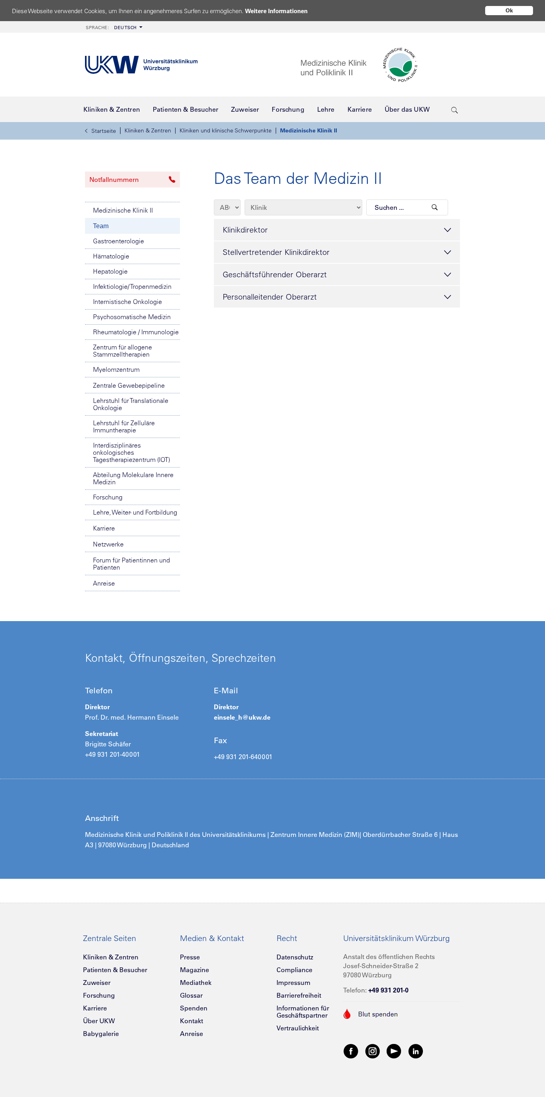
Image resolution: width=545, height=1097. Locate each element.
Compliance (294, 970)
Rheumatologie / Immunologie (136, 332)
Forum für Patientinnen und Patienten (131, 563)
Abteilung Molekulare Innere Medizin (133, 478)
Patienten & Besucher (115, 970)
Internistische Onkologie (127, 302)
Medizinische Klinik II (308, 130)
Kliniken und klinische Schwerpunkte (226, 130)
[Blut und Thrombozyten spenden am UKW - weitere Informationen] (371, 1013)
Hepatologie (110, 271)
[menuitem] (113, 27)
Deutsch (111, 27)
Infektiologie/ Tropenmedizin (132, 286)
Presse (190, 957)
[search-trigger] (454, 109)
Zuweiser (97, 983)
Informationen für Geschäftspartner (302, 1011)
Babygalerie (101, 1034)
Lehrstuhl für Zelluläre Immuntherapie (124, 426)
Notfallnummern (114, 179)
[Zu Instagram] (373, 1051)
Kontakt (191, 1021)
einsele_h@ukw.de (242, 717)
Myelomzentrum (116, 369)
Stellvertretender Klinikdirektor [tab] (276, 252)
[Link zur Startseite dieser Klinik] (380, 65)
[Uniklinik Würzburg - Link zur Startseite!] (141, 65)
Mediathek (195, 983)
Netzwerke (108, 544)
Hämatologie (111, 256)
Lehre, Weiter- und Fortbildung (135, 512)
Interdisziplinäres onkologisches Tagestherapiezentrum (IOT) (131, 452)
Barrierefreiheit (298, 995)
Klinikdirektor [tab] (245, 230)
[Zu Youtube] (394, 1051)
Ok (509, 10)
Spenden (193, 1008)
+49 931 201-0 (388, 990)
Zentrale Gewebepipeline (129, 385)
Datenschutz (294, 957)
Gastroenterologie (118, 241)
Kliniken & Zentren (147, 130)
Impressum (293, 983)
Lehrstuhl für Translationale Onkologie (130, 404)
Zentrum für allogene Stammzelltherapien (122, 350)
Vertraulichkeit (297, 1028)
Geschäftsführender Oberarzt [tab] (275, 274)
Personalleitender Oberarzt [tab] (270, 297)
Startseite (103, 130)
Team (101, 226)
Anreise (104, 583)
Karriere (104, 528)
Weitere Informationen (276, 11)
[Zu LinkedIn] (416, 1051)
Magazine (194, 970)
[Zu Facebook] (351, 1051)
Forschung (107, 497)
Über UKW (99, 1021)
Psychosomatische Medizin (132, 317)
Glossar (191, 995)
